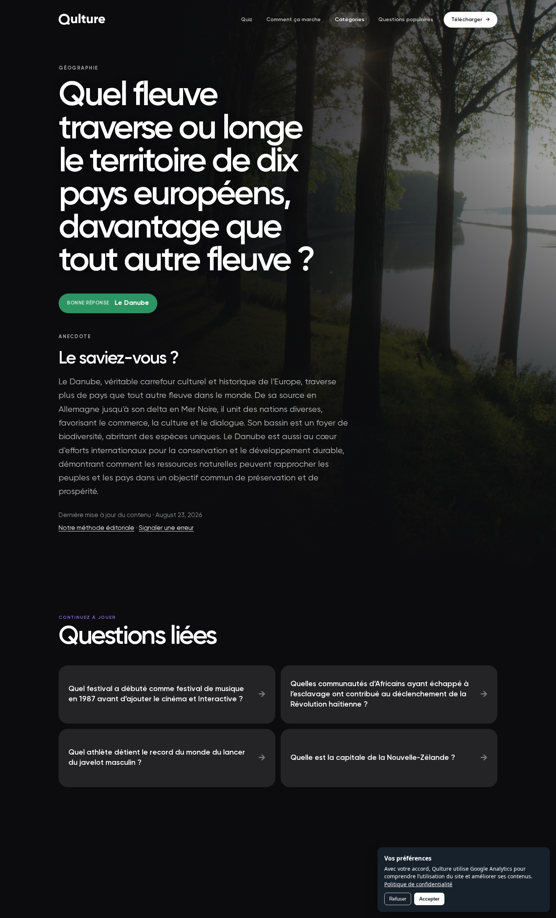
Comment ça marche (293, 19)
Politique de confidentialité (418, 884)
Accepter (429, 899)
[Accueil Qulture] (82, 20)
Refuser (397, 899)
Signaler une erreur (166, 528)
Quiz (246, 19)
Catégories (349, 19)
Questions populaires (405, 19)
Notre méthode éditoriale (96, 528)
